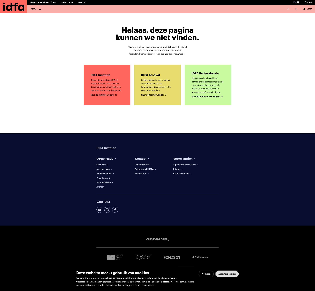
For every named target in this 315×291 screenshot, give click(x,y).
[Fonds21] (172, 257)
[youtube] (99, 210)
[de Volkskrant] (200, 257)
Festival (81, 2)
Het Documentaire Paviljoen (43, 2)
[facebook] (115, 210)
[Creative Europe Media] (115, 257)
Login (309, 9)
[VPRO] (143, 257)
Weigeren (206, 274)
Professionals (67, 2)
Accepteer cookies (227, 274)
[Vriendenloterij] (157, 239)
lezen (167, 282)
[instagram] (107, 210)
